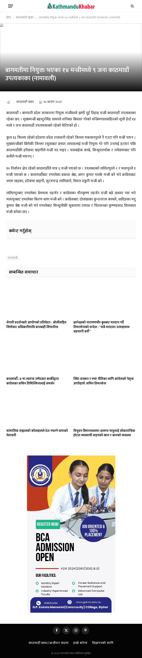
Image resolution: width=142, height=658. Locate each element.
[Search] (132, 6)
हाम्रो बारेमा (80, 643)
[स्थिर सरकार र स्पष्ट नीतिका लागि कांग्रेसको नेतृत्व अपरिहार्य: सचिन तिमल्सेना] (104, 356)
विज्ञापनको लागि (102, 643)
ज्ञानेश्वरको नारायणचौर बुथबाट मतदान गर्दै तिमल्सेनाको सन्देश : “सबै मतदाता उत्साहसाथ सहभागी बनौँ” (101, 327)
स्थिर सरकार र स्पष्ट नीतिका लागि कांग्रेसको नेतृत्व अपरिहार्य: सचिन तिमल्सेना (103, 381)
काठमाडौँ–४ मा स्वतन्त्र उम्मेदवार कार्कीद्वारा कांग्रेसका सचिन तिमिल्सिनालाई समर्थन (32, 381)
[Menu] (10, 6)
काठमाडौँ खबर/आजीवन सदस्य (49, 643)
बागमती (13, 258)
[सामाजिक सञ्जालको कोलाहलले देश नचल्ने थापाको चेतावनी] (37, 408)
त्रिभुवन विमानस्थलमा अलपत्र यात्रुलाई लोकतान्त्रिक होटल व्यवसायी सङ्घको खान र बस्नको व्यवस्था (104, 433)
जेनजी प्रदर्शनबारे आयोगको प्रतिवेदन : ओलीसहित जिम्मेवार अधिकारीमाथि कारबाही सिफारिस (36, 324)
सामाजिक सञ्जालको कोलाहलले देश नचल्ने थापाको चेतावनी (37, 433)
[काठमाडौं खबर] (71, 6)
